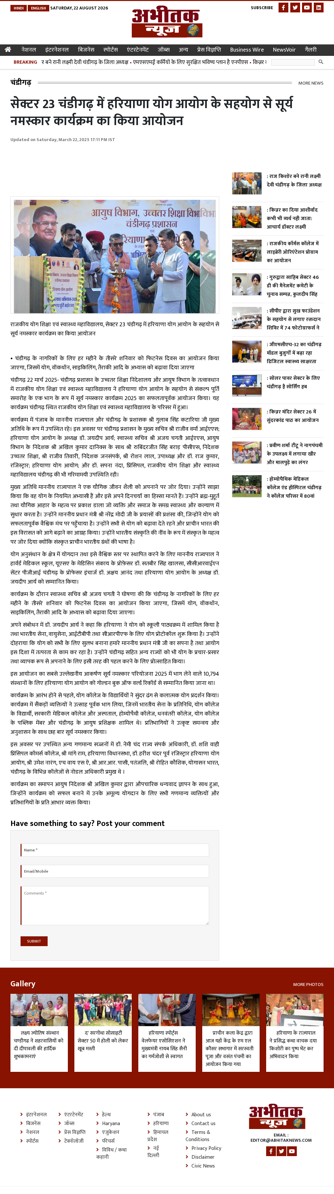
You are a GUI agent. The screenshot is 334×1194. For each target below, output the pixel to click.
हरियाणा (161, 1123)
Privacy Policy (206, 1148)
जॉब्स (164, 50)
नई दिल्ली (153, 1152)
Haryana (111, 1123)
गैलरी (311, 50)
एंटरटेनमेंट (138, 50)
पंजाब (158, 1115)
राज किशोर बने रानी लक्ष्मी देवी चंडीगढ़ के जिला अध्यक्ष (61, 62)
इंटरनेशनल (57, 50)
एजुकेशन (110, 1132)
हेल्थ (106, 1115)
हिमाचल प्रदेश (157, 1136)
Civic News (203, 1166)
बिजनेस (86, 50)
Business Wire (247, 50)
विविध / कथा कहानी (111, 1154)
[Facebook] (283, 7)
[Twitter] (295, 7)
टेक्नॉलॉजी (74, 1141)
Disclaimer (203, 1157)
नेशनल (29, 50)
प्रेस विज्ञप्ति (209, 50)
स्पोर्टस (110, 50)
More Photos (308, 984)
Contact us (203, 1123)
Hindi (18, 8)
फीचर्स (108, 1141)
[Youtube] (307, 7)
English (38, 8)
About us (201, 1115)
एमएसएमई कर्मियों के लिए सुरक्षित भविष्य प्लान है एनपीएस (177, 62)
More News (311, 83)
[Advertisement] (129, 166)
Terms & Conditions (198, 1136)
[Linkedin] (319, 7)
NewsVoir (284, 50)
